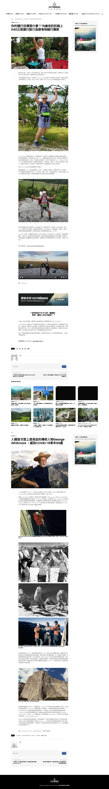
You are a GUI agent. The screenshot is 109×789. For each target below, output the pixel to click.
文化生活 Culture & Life (45, 13)
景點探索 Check (14, 401)
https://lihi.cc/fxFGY (38, 341)
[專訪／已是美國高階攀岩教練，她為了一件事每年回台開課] (66, 393)
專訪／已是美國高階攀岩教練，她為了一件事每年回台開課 (65, 404)
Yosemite (38, 735)
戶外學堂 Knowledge (61, 13)
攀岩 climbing (44, 735)
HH (11, 34)
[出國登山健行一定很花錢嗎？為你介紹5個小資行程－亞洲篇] (21, 393)
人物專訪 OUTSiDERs (31, 13)
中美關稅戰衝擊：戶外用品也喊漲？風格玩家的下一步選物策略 (87, 404)
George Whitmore (26, 735)
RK (20, 742)
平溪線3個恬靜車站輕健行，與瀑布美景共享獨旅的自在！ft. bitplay (65, 425)
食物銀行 (28, 348)
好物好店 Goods (19, 13)
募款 (20, 348)
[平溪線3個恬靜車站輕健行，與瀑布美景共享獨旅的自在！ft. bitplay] (66, 415)
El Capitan (19, 735)
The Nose (33, 735)
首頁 (12, 19)
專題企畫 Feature (73, 13)
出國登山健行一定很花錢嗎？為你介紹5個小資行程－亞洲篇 (21, 404)
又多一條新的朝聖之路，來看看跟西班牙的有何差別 (42, 404)
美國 (25, 348)
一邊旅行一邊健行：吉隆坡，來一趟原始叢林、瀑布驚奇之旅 (42, 425)
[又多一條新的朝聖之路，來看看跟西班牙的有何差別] (43, 393)
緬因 (22, 348)
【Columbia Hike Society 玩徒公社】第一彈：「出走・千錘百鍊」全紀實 (87, 425)
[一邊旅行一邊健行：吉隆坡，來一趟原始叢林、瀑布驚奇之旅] (43, 415)
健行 (17, 348)
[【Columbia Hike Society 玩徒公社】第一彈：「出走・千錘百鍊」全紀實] (88, 415)
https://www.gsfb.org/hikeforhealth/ (35, 246)
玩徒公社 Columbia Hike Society (91, 13)
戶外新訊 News (9, 13)
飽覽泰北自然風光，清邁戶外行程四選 (19, 425)
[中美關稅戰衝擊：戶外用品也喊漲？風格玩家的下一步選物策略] (88, 393)
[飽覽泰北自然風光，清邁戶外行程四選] (21, 415)
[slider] (36, 277)
